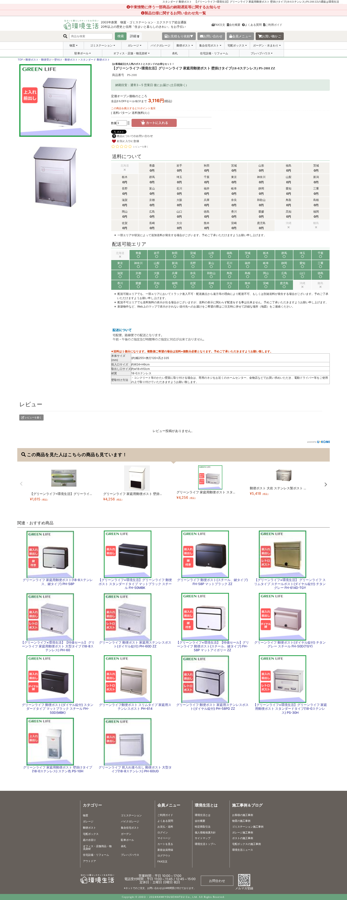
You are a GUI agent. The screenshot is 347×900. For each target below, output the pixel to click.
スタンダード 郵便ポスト (95, 59)
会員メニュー (241, 36)
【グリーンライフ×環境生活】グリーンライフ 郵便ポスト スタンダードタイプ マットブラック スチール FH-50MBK (135, 583)
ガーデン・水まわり (265, 45)
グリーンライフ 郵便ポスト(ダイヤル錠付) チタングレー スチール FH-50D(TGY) (290, 644)
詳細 (133, 36)
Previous (21, 484)
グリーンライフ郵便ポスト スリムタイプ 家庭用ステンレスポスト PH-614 (135, 707)
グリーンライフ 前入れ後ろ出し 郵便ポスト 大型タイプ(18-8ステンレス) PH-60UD (135, 769)
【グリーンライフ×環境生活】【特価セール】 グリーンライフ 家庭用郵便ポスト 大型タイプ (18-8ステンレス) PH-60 (58, 646)
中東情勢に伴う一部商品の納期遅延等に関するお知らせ (175, 7)
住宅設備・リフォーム (214, 53)
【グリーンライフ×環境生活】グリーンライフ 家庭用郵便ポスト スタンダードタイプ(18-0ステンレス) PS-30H (290, 708)
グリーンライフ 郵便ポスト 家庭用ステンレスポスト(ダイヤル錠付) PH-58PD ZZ (212, 707)
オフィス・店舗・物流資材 (130, 53)
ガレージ (133, 45)
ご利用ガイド (273, 24)
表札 (175, 53)
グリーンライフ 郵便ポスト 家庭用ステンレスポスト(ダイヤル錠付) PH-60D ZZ (135, 644)
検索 (120, 36)
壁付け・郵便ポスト (66, 59)
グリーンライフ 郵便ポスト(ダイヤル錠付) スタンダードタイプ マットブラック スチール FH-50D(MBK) (57, 708)
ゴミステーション (101, 45)
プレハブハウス (260, 53)
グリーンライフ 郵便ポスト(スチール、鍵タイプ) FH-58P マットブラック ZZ (212, 582)
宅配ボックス (236, 45)
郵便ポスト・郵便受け (39, 59)
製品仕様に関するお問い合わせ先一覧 (175, 13)
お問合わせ (217, 881)
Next (326, 484)
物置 (72, 45)
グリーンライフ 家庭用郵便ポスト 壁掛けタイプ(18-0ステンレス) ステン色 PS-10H (57, 769)
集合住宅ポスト (209, 45)
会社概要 (234, 24)
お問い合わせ (212, 36)
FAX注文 (219, 24)
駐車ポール (82, 53)
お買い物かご (271, 36)
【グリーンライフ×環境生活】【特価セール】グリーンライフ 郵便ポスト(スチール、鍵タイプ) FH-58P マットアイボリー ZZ (212, 646)
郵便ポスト (184, 45)
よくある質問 (253, 24)
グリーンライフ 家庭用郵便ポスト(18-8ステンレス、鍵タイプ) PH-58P (58, 582)
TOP (20, 59)
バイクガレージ (160, 45)
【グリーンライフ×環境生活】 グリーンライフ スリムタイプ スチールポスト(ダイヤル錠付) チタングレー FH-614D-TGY (290, 583)
